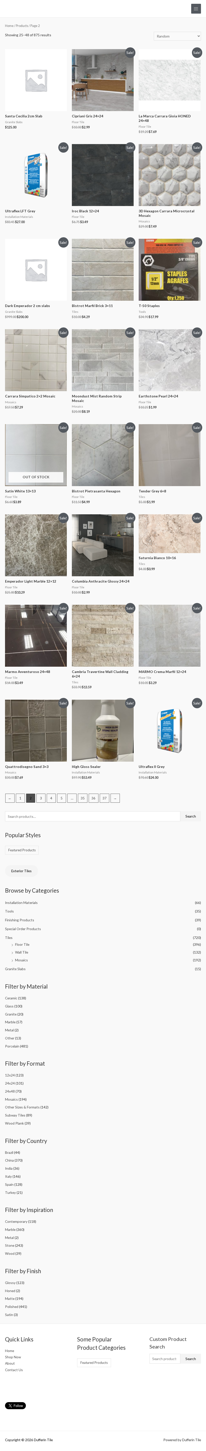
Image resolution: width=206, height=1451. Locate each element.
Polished (11, 1306)
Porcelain (12, 1046)
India (9, 1168)
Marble (10, 1022)
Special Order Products (23, 929)
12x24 (10, 1075)
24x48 (10, 1091)
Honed (10, 1291)
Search (190, 816)
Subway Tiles (15, 1115)
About (10, 1363)
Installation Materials (21, 902)
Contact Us (14, 1370)
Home (9, 26)
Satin (9, 1314)
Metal (9, 1030)
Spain (9, 1184)
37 (104, 798)
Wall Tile (21, 952)
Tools (9, 911)
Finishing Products (19, 920)
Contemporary (16, 1221)
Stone (9, 1245)
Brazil (9, 1152)
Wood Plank (14, 1123)
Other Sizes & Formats (22, 1107)
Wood (10, 1253)
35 (83, 798)
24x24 (10, 1083)
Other (9, 1038)
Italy (8, 1176)
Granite (11, 1014)
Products (22, 26)
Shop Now (13, 1357)
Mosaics (21, 960)
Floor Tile (22, 944)
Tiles (9, 937)
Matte (10, 1298)
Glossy (10, 1282)
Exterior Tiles (21, 871)
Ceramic (11, 998)
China (9, 1160)
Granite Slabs (15, 969)
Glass (9, 1006)
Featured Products (22, 850)
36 (93, 798)
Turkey (10, 1192)
